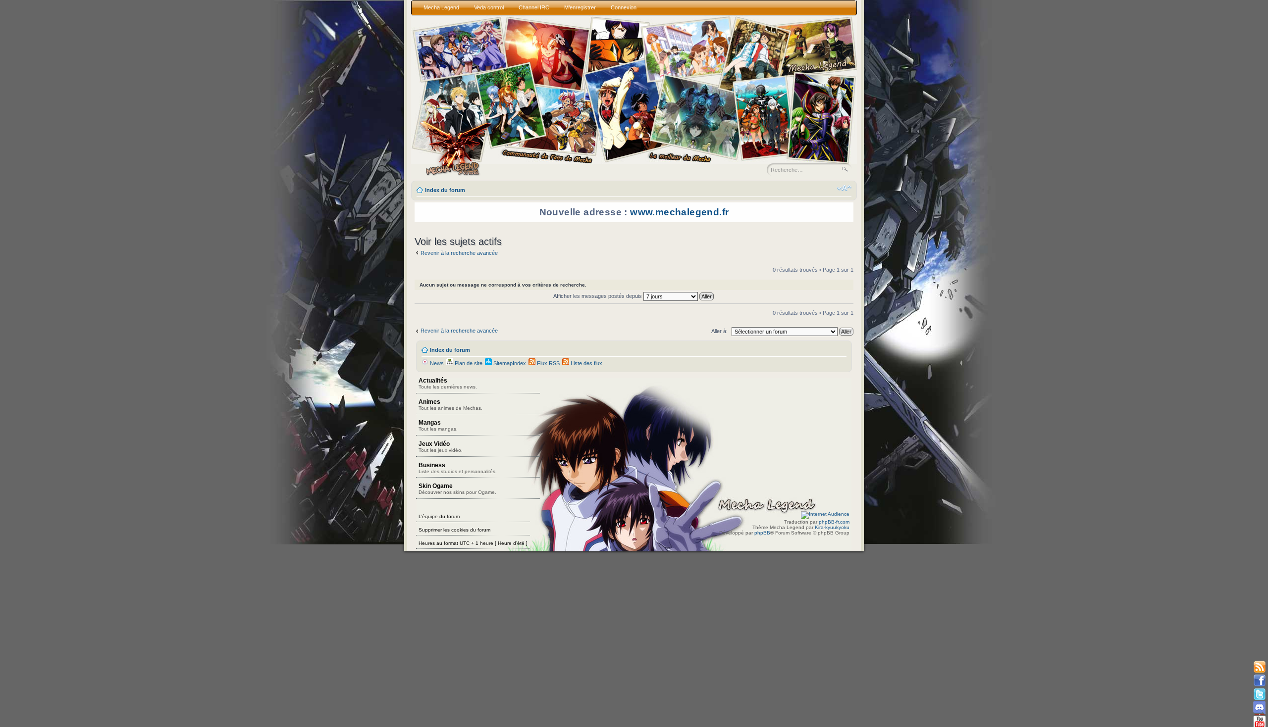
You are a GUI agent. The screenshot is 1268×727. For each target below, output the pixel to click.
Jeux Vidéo (441, 446)
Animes (450, 404)
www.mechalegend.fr (679, 212)
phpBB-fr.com (834, 522)
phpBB (762, 532)
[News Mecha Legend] (1259, 667)
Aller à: (719, 331)
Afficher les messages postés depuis (598, 296)
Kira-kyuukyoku (832, 527)
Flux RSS (547, 363)
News (436, 363)
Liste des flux (585, 363)
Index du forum (445, 190)
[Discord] (1259, 707)
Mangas (438, 425)
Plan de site (467, 363)
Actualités (448, 383)
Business (458, 468)
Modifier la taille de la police (844, 188)
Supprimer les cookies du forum (454, 530)
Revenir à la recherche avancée (459, 253)
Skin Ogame (457, 489)
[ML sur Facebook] (1259, 680)
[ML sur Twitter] (1259, 694)
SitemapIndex (509, 363)
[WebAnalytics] (825, 514)
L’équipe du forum (439, 516)
